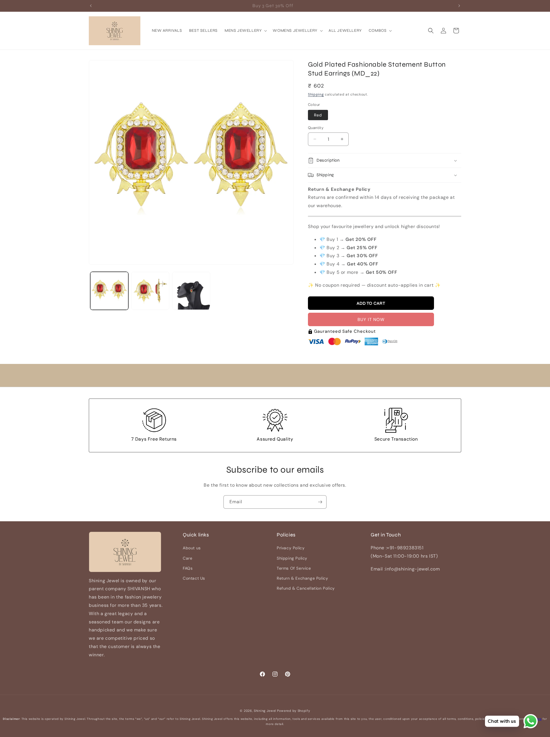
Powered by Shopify (293, 711)
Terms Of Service (294, 568)
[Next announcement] (459, 5)
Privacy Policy (291, 548)
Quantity (315, 127)
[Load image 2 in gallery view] (150, 291)
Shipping (316, 94)
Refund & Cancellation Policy (306, 588)
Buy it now (371, 320)
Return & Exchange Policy (302, 578)
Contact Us (194, 578)
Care (187, 558)
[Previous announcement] (91, 5)
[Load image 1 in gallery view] (109, 291)
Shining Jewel (265, 711)
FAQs (187, 568)
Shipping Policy (292, 558)
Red (318, 115)
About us (192, 548)
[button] (245, 31)
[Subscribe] (320, 502)
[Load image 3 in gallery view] (191, 291)
